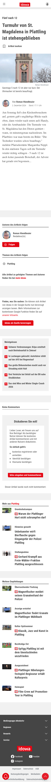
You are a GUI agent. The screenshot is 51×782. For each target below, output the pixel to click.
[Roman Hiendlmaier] (6, 103)
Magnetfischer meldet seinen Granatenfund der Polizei (29, 595)
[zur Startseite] (25, 748)
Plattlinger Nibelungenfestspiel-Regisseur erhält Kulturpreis (30, 673)
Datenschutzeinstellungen (36, 779)
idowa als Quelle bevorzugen (18, 323)
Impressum (16, 769)
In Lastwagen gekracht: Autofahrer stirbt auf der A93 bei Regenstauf (27, 358)
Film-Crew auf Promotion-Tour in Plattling (31, 693)
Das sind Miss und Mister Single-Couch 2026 (26, 385)
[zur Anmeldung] (47, 4)
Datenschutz (28, 769)
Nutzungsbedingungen (20, 774)
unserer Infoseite (10, 315)
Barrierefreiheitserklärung (14, 779)
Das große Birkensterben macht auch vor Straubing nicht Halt (27, 367)
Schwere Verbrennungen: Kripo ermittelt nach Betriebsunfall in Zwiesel (26, 349)
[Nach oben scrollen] (45, 776)
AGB (37, 769)
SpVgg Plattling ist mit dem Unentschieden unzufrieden (29, 652)
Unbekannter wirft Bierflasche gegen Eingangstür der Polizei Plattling (28, 537)
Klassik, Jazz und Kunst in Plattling (31, 632)
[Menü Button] (4, 4)
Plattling (11, 263)
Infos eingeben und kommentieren (25, 475)
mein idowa (21, 278)
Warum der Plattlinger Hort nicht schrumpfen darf (30, 515)
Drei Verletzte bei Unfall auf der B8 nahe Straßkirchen (27, 376)
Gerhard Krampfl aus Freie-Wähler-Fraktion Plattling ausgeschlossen (29, 560)
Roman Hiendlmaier (25, 101)
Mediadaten (35, 774)
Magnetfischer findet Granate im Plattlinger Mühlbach (31, 614)
